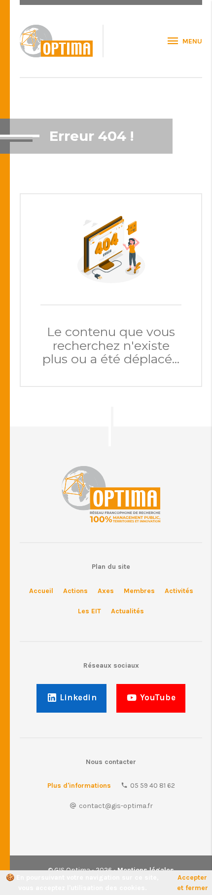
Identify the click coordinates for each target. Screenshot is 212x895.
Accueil (41, 591)
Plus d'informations (79, 785)
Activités (179, 591)
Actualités (127, 611)
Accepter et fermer (192, 882)
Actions (75, 591)
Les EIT (89, 611)
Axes (106, 591)
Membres (139, 591)
